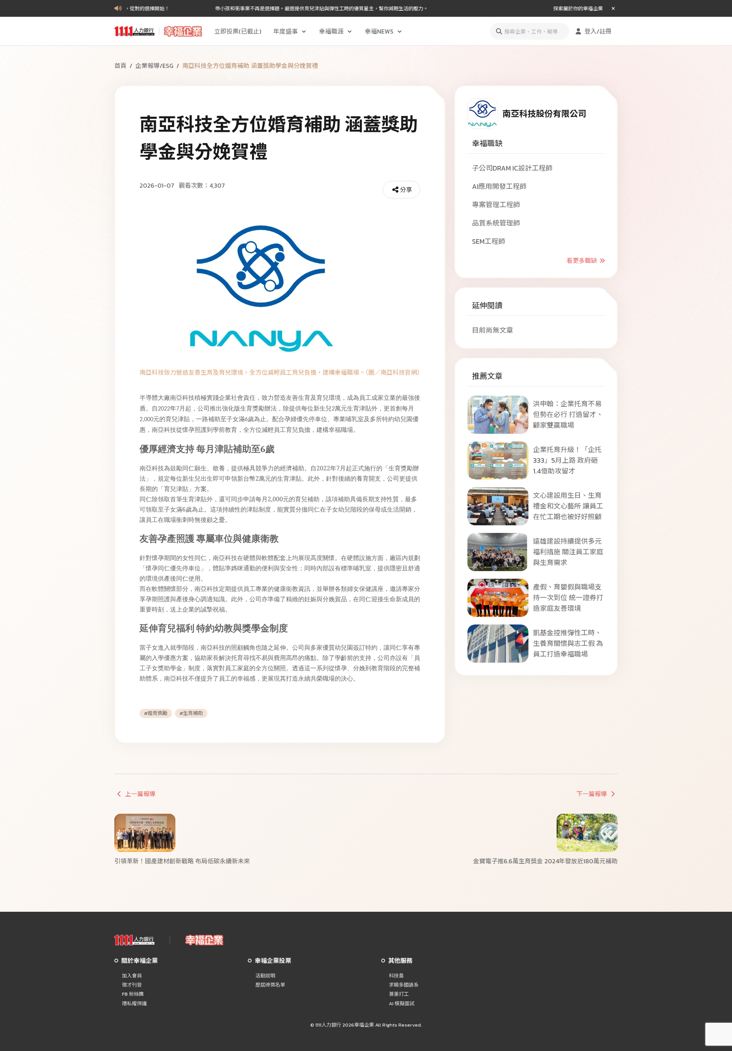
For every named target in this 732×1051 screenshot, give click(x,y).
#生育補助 (191, 713)
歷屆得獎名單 (270, 985)
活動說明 (265, 976)
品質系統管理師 (496, 223)
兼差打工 (399, 994)
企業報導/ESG (154, 65)
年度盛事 (285, 31)
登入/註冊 (598, 31)
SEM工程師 (488, 241)
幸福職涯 (331, 31)
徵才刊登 (132, 985)
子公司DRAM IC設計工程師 (512, 168)
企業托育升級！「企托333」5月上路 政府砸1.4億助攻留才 (567, 460)
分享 (406, 189)
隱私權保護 (134, 1004)
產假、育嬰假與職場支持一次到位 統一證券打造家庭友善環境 (568, 597)
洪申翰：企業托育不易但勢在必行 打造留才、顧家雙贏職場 (568, 414)
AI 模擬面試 (401, 1004)
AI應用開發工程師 (499, 186)
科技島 (396, 976)
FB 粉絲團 (133, 994)
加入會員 (132, 976)
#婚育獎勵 (155, 713)
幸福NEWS (379, 31)
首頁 (120, 65)
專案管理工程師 (496, 205)
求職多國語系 (404, 985)
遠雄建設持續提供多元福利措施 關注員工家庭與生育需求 (568, 552)
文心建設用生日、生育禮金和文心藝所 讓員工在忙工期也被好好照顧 (568, 506)
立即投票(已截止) (237, 31)
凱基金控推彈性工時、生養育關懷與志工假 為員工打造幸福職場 (568, 643)
